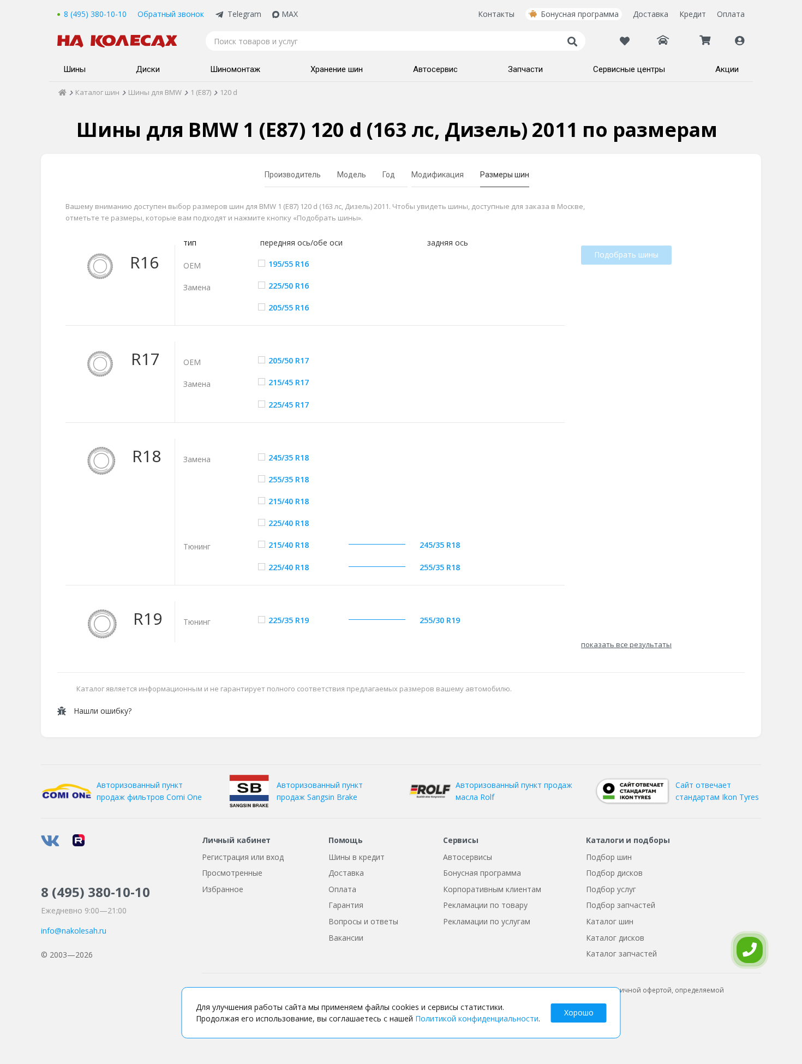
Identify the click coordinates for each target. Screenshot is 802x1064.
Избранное (222, 889)
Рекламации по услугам (486, 921)
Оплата (731, 14)
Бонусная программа (580, 14)
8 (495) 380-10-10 (95, 14)
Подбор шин (609, 857)
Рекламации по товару (485, 905)
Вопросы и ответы (363, 921)
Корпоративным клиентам (492, 889)
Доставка (650, 14)
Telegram (244, 14)
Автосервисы (467, 857)
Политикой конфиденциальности (476, 1018)
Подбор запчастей (620, 905)
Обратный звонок (170, 14)
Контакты (496, 14)
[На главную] (122, 41)
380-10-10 (95, 892)
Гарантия (345, 905)
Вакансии (345, 938)
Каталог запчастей (621, 953)
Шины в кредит (356, 857)
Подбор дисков (614, 873)
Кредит (692, 14)
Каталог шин (609, 921)
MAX (290, 14)
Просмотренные (232, 873)
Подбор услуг (611, 889)
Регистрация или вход (243, 857)
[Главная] (62, 92)
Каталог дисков (615, 938)
